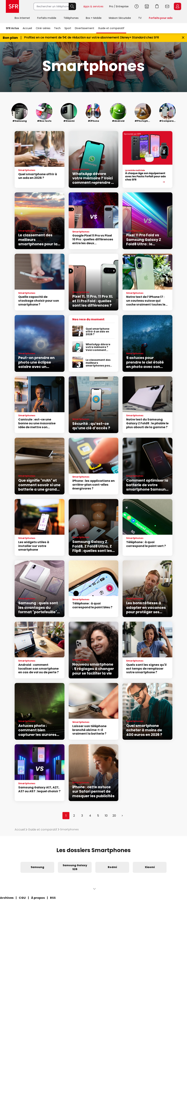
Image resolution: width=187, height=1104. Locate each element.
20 (114, 815)
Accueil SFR (12, 6)
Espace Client (177, 6)
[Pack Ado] (147, 159)
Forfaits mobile (46, 18)
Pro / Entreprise (119, 6)
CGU (22, 898)
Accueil (27, 28)
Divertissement (84, 28)
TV (140, 18)
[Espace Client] (177, 6)
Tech (57, 28)
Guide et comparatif (111, 28)
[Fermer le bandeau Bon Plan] (183, 37)
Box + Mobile (94, 18)
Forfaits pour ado (161, 18)
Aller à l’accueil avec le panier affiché (157, 6)
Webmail (167, 6)
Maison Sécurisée (120, 18)
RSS (53, 898)
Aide (136, 6)
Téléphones (71, 18)
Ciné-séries (43, 28)
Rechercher (72, 6)
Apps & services (93, 6)
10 (106, 815)
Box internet (22, 18)
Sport (67, 28)
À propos (38, 898)
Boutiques (147, 6)
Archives (7, 898)
